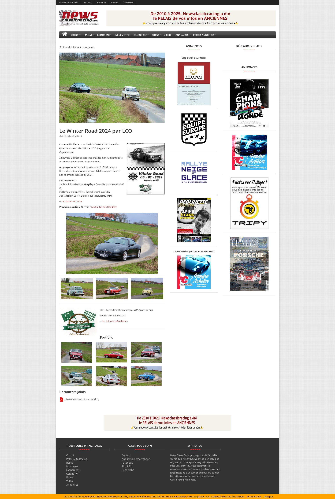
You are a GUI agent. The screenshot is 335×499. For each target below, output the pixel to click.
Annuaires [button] (182, 34)
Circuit (70, 455)
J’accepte (268, 496)
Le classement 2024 (72, 201)
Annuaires (72, 484)
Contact (114, 2)
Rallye (76, 47)
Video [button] (167, 34)
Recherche (128, 2)
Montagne (72, 466)
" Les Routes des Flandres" (103, 206)
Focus (69, 477)
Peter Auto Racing (76, 459)
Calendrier (72, 473)
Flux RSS (87, 2)
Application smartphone (136, 459)
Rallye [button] (88, 34)
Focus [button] (155, 34)
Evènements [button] (122, 34)
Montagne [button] (103, 34)
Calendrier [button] (140, 34)
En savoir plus (254, 496)
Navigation (88, 47)
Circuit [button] (75, 34)
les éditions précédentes (115, 321)
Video (69, 481)
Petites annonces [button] (203, 34)
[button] (64, 34)
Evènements (73, 470)
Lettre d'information (68, 2)
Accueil (66, 47)
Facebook (101, 2)
